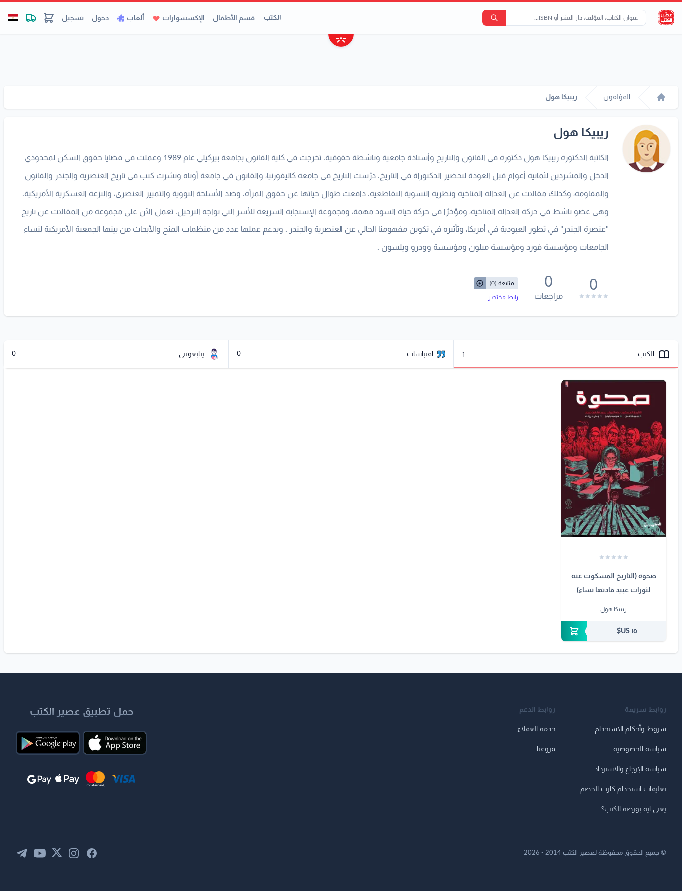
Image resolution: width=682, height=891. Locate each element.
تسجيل (73, 18)
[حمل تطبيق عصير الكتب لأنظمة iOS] (115, 743)
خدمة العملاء (536, 729)
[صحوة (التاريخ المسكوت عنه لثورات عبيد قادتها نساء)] (613, 458)
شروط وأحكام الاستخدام (630, 729)
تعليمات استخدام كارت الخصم (623, 789)
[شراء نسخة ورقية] (613, 631)
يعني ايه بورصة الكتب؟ (633, 809)
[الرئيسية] (661, 97)
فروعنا (546, 749)
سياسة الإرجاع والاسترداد (630, 769)
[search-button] (494, 18)
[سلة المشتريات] (49, 18)
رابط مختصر (503, 297)
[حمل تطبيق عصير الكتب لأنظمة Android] (48, 743)
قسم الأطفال (234, 18)
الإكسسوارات (183, 18)
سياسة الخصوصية (639, 749)
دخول (100, 18)
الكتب (272, 17)
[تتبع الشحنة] (31, 18)
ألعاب (135, 18)
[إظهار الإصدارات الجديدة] (341, 41)
